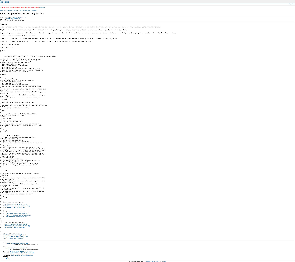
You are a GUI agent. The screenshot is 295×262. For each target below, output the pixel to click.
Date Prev (2, 10)
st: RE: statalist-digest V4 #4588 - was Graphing (22, 252)
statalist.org (42, 7)
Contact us (158, 261)
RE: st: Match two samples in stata (22, 254)
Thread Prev (14, 10)
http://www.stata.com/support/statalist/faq (17, 206)
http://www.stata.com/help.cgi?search (16, 204)
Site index (164, 261)
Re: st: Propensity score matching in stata (21, 251)
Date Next (8, 10)
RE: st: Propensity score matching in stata (17, 243)
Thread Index (33, 10)
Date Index (27, 10)
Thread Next (21, 10)
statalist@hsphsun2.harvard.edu (12, 18)
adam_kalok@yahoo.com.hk (19, 17)
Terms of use (148, 261)
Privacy (153, 261)
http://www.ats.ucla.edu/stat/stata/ (15, 207)
